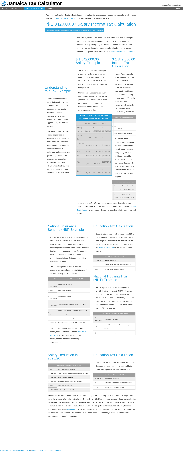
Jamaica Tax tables (106, 248)
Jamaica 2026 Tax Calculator (64, 18)
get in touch (71, 409)
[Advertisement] (58, 46)
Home (4, 8)
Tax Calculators (16, 8)
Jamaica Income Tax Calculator (122, 52)
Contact (178, 8)
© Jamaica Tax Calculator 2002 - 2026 (15, 450)
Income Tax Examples (34, 8)
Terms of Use (56, 450)
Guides (50, 8)
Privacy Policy (44, 450)
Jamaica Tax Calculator (34, 3)
